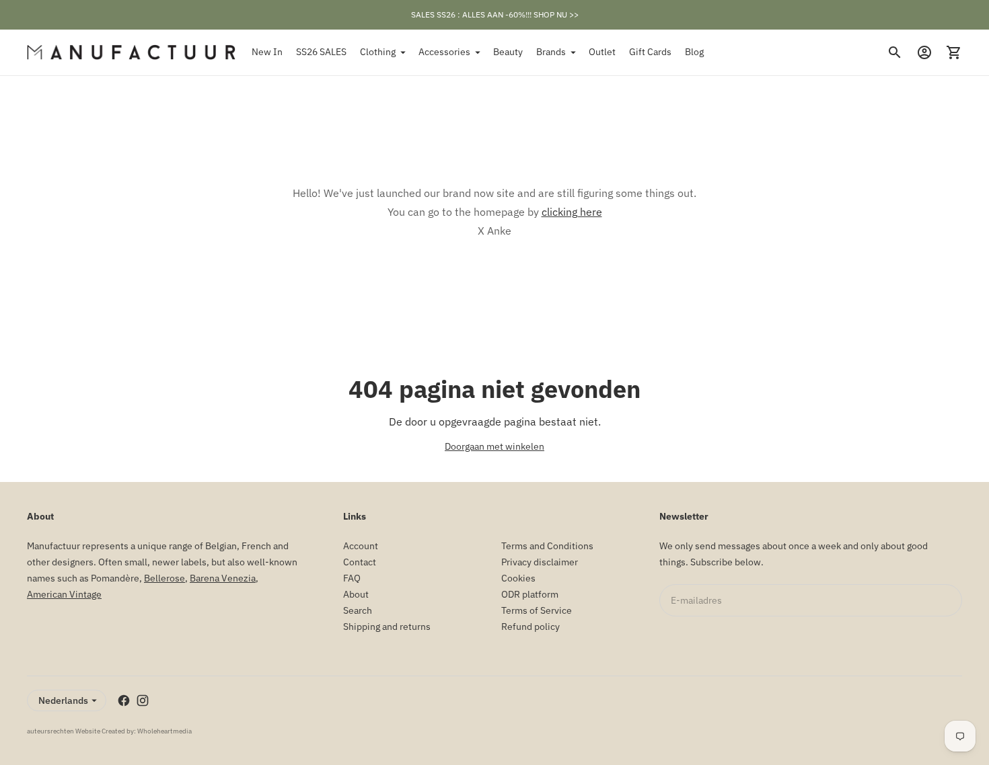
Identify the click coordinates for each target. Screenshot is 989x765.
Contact (359, 562)
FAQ (352, 578)
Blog (694, 52)
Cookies (518, 578)
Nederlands (63, 700)
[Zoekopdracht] (895, 52)
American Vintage (64, 594)
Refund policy (530, 626)
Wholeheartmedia (164, 731)
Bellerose (164, 578)
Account (360, 546)
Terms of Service (536, 610)
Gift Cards (650, 52)
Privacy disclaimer (539, 562)
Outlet (602, 52)
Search (357, 610)
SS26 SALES (321, 52)
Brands (551, 52)
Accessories (444, 52)
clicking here (572, 211)
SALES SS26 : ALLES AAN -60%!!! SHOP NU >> (495, 14)
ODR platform (529, 594)
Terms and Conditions (547, 546)
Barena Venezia (223, 578)
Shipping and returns (387, 626)
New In (267, 52)
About (356, 594)
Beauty (508, 52)
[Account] (924, 52)
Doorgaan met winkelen (494, 446)
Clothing (378, 52)
